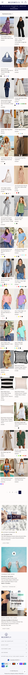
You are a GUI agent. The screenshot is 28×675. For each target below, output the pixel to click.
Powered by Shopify (9, 673)
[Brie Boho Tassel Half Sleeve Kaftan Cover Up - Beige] (15, 428)
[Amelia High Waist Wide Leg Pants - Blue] (16, 103)
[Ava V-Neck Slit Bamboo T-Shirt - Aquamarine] (15, 348)
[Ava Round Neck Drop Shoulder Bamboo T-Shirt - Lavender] (1, 256)
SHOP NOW (6, 628)
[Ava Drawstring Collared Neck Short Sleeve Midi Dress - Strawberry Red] (16, 192)
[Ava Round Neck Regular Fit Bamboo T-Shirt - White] (15, 255)
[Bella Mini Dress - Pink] (1, 374)
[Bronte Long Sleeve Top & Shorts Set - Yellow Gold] (22, 455)
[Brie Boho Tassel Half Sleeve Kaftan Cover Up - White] (16, 428)
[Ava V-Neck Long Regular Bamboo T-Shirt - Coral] (1, 348)
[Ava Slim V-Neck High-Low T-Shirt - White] (15, 286)
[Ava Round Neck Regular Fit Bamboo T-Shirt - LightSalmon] (25, 255)
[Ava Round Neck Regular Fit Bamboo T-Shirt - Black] (18, 256)
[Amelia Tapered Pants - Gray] (22, 133)
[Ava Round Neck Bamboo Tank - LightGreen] (15, 223)
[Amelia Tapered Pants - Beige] (16, 133)
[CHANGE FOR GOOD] (14, 559)
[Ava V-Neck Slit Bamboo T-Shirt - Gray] (18, 348)
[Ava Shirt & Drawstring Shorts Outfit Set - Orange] (4, 285)
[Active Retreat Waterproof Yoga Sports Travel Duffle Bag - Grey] (4, 76)
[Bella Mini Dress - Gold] (2, 374)
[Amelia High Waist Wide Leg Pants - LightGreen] (20, 103)
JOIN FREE (5, 543)
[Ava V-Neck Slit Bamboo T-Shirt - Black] (20, 348)
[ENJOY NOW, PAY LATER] (14, 603)
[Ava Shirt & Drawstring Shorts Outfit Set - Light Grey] (6, 284)
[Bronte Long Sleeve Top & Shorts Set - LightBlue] (16, 455)
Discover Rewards (5, 539)
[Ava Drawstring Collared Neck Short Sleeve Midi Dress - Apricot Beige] (15, 192)
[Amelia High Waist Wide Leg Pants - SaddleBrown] (25, 103)
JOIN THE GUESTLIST (7, 641)
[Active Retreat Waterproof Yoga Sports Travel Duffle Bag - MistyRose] (2, 76)
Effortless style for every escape (12, 656)
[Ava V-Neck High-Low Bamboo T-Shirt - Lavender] (16, 316)
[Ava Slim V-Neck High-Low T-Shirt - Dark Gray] (23, 286)
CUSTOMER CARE (6, 648)
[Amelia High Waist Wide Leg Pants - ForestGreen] (22, 103)
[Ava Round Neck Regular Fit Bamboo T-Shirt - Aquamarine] (23, 255)
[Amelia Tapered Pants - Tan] (18, 133)
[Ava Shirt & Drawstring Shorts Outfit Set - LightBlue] (1, 284)
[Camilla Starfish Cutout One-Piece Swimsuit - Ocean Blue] (1, 484)
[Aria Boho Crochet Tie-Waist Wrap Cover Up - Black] (4, 163)
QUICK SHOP (4, 644)
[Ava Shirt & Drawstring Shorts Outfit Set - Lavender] (10, 284)
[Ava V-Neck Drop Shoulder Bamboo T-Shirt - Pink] (2, 318)
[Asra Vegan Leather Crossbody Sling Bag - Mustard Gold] (4, 193)
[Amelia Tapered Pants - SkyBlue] (20, 133)
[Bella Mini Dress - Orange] (4, 374)
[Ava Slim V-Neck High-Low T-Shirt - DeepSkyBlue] (20, 286)
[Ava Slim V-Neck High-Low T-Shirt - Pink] (16, 286)
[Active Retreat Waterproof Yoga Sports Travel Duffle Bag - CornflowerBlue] (8, 76)
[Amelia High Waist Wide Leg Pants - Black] (15, 105)
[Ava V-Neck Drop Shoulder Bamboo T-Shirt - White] (1, 318)
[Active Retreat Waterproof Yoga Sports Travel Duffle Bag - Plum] (6, 76)
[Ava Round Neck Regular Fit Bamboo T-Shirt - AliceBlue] (16, 255)
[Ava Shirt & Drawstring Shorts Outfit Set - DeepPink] (2, 285)
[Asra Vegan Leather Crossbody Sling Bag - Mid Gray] (8, 193)
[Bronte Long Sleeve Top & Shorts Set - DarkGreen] (20, 455)
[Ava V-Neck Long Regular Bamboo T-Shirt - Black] (6, 348)
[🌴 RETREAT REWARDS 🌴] (14, 517)
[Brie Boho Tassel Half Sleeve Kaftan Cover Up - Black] (18, 428)
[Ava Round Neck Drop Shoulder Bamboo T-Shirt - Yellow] (2, 256)
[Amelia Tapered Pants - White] (15, 133)
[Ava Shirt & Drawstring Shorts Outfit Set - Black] (4, 284)
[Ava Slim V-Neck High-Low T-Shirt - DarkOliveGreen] (22, 286)
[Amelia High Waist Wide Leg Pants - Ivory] (15, 103)
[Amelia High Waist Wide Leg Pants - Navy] (18, 103)
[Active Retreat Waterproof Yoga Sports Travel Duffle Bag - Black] (1, 76)
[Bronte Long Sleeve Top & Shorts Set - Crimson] (25, 455)
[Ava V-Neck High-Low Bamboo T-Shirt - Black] (22, 316)
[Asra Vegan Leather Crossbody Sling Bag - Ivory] (1, 193)
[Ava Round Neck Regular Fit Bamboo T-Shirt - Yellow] (15, 256)
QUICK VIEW (7, 33)
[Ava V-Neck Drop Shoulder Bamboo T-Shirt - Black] (6, 318)
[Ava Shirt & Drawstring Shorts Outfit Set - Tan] (2, 284)
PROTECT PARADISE (9, 586)
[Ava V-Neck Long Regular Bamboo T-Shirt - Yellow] (2, 348)
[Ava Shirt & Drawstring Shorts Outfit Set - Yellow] (6, 285)
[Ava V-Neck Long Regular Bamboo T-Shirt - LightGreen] (4, 348)
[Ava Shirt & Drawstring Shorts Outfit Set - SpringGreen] (1, 285)
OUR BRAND (4, 652)
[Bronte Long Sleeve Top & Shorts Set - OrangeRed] (23, 455)
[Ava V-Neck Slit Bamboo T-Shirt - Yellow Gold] (16, 348)
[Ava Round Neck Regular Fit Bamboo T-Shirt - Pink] (20, 255)
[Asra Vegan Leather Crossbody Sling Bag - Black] (6, 193)
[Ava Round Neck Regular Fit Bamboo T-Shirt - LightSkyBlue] (22, 255)
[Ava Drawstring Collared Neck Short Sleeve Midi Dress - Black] (18, 192)
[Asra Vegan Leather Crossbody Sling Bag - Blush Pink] (10, 193)
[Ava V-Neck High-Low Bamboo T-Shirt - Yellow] (18, 316)
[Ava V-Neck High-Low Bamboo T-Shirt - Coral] (20, 316)
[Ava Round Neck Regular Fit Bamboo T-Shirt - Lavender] (18, 255)
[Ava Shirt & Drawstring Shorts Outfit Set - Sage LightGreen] (11, 284)
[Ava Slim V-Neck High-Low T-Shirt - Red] (18, 286)
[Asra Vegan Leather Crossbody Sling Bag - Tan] (2, 193)
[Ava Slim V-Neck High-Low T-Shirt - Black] (25, 286)
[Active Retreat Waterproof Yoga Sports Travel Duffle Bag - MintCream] (10, 76)
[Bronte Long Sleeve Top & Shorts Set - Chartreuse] (18, 455)
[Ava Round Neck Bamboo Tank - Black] (16, 223)
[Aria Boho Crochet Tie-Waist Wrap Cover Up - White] (2, 163)
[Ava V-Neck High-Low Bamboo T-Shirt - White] (15, 316)
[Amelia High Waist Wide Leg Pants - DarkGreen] (23, 103)
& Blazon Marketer (19, 673)
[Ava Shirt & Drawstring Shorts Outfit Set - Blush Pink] (8, 284)
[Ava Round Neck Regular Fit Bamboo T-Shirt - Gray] (16, 256)
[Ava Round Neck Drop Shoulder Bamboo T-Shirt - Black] (4, 256)
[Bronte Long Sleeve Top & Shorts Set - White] (15, 455)
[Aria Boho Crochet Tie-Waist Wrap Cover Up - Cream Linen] (1, 163)
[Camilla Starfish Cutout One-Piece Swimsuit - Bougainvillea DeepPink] (2, 484)
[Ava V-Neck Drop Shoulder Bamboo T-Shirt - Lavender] (4, 318)
